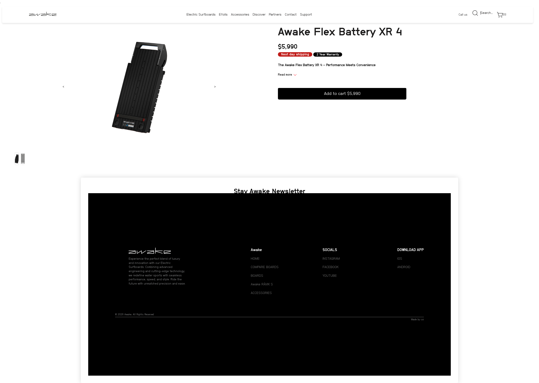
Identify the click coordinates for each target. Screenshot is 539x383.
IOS (399, 258)
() (504, 14)
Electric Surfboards (201, 14)
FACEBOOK (331, 267)
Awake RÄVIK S (262, 284)
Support (306, 15)
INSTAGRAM (331, 258)
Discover (259, 14)
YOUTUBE (330, 275)
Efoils (223, 14)
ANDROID (403, 267)
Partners (275, 15)
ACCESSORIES (261, 293)
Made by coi (417, 319)
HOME (255, 258)
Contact (291, 15)
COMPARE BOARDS (265, 267)
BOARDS (257, 275)
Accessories (240, 14)
